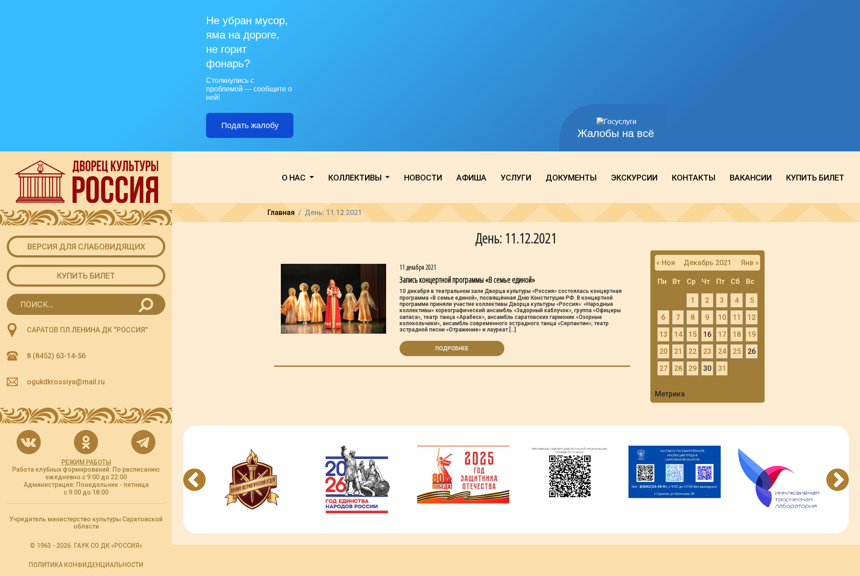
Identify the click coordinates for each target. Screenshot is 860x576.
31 (722, 368)
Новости (423, 177)
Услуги (516, 177)
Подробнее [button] (452, 348)
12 (752, 317)
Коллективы (355, 177)
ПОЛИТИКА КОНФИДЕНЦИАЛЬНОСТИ (86, 564)
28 (678, 368)
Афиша (471, 177)
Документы (571, 177)
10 (722, 317)
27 (663, 368)
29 (692, 368)
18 (737, 334)
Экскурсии (634, 177)
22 (692, 351)
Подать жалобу (250, 125)
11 (737, 317)
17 (722, 334)
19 (752, 334)
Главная (281, 212)
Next (837, 480)
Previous (194, 480)
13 (663, 334)
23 (707, 351)
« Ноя (665, 262)
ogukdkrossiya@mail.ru (66, 382)
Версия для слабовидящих (86, 246)
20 (663, 351)
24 (722, 351)
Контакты (693, 177)
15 (692, 334)
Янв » (750, 262)
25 (737, 351)
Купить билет (86, 275)
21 (678, 351)
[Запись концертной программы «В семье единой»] (333, 298)
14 (678, 334)
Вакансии (751, 177)
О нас (294, 177)
